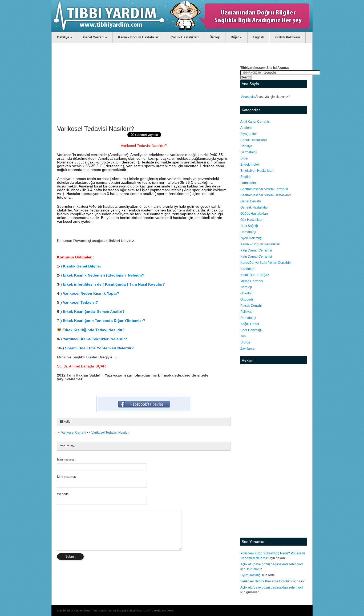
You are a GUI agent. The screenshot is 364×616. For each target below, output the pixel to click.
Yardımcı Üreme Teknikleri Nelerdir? (95, 339)
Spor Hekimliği (251, 330)
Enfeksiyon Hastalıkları (256, 171)
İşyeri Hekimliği (251, 238)
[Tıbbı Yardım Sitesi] (182, 31)
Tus (243, 336)
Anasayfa (248, 97)
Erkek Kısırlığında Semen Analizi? (94, 311)
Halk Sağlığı (249, 226)
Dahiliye (64, 37)
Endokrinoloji (250, 164)
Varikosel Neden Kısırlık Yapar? (91, 293)
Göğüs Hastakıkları (254, 213)
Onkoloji (246, 293)
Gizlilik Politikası (287, 37)
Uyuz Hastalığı (250, 575)
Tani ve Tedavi (116, 610)
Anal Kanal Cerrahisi (255, 121)
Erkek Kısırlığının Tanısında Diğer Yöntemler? (104, 320)
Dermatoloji (248, 152)
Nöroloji (246, 287)
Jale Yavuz (254, 569)
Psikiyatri (246, 312)
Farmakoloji (248, 183)
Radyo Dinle (165, 610)
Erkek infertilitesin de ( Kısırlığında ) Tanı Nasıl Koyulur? (114, 284)
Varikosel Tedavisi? (80, 302)
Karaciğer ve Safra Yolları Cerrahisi (265, 263)
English (258, 37)
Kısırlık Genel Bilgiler (82, 266)
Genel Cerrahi (95, 37)
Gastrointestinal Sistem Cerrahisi (264, 189)
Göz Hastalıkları (251, 220)
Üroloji (215, 37)
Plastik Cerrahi (251, 305)
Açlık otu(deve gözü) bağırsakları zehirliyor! (271, 564)
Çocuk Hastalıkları (185, 37)
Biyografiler (248, 134)
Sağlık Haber (249, 324)
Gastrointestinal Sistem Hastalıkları (265, 195)
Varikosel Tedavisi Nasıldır (110, 432)
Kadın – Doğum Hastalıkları (138, 37)
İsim (66, 459)
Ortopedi (246, 299)
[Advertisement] (143, 85)
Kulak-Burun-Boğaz (254, 275)
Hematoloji (248, 232)
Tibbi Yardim (99, 610)
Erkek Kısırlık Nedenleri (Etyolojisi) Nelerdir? (104, 275)
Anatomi (246, 128)
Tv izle (154, 610)
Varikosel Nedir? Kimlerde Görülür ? (266, 581)
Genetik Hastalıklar (254, 207)
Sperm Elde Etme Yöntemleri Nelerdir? (99, 348)
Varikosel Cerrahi (73, 432)
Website (63, 494)
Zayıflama (247, 348)
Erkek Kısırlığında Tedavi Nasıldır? (93, 330)
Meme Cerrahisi (252, 281)
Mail (66, 477)
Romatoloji (248, 318)
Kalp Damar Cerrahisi (256, 250)
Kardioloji (247, 269)
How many (143, 610)
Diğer (236, 37)
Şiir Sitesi (130, 610)
